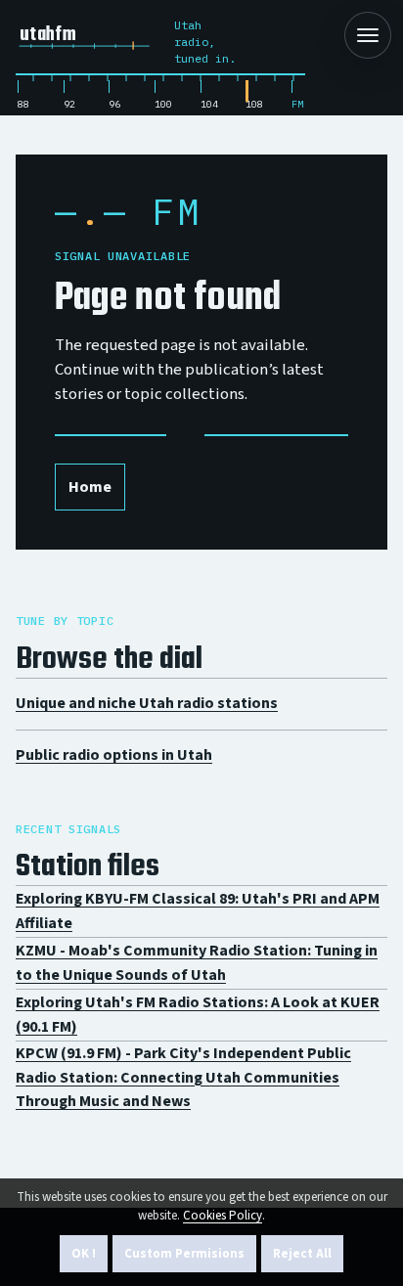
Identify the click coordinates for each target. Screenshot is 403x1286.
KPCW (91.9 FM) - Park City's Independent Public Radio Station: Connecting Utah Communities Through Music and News (183, 1077)
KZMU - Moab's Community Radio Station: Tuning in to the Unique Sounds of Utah (197, 963)
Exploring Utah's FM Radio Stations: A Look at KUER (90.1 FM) (198, 1015)
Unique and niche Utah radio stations (147, 703)
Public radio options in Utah (114, 755)
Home (90, 487)
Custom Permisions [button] (184, 1254)
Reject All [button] (302, 1254)
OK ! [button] (83, 1254)
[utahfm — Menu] (367, 35)
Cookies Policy (222, 1215)
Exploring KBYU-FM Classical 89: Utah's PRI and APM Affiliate (198, 911)
